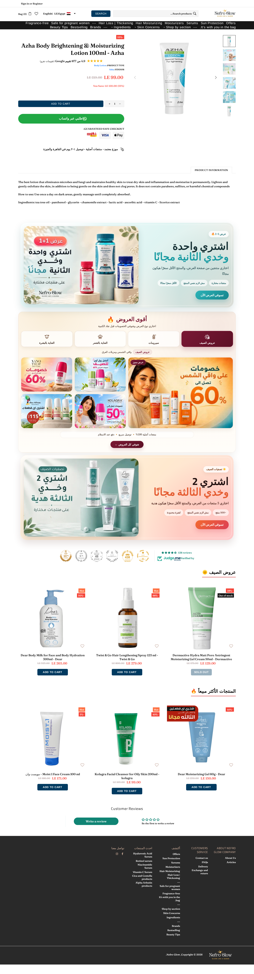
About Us (230, 857)
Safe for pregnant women (170, 887)
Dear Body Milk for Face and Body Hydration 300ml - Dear (53, 657)
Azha (111, 69)
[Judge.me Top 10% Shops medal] (66, 556)
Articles (231, 862)
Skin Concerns (171, 913)
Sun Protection (171, 858)
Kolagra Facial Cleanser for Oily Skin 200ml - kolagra (127, 776)
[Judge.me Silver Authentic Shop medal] (112, 556)
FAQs (205, 862)
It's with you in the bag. (169, 899)
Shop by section (171, 908)
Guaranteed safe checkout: (103, 128)
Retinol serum (144, 860)
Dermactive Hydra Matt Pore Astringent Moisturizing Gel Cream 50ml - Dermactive (201, 657)
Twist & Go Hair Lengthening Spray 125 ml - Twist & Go (127, 657)
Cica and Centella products (142, 877)
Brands (176, 925)
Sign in (25, 3)
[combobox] (155, 13)
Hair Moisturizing (170, 871)
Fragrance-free (171, 893)
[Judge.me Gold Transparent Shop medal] (143, 556)
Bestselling (173, 930)
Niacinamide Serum (145, 866)
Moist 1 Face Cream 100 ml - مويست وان (52, 774)
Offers (176, 853)
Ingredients (173, 917)
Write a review (96, 821)
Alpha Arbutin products (144, 884)
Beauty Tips (173, 934)
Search (101, 13)
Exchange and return (200, 872)
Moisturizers (172, 866)
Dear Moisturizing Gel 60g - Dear (201, 774)
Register (38, 3)
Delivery (203, 866)
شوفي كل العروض (128, 444)
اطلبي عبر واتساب (71, 118)
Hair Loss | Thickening (173, 876)
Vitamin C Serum (142, 872)
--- (178, 882)
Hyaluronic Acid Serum (142, 855)
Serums (175, 862)
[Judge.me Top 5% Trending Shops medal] (81, 556)
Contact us (202, 857)
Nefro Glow (225, 14)
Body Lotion (100, 65)
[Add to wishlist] (231, 646)
